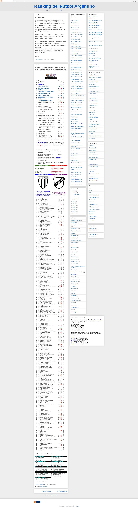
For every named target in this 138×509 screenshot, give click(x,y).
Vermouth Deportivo (93, 180)
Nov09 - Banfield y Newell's (77, 100)
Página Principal (46, 491)
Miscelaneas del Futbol (94, 124)
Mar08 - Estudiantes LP (76, 151)
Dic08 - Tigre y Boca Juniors (77, 126)
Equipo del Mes (74, 230)
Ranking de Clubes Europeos (95, 32)
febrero (76, 197)
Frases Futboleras (93, 100)
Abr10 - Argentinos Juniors (77, 88)
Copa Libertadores (93, 81)
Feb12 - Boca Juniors (76, 39)
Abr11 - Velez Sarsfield (76, 60)
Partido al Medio (92, 126)
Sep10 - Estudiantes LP (76, 76)
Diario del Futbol (92, 216)
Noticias (73, 233)
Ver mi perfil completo (94, 230)
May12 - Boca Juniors (76, 32)
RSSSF (90, 190)
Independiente (74, 276)
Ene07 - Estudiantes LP (76, 183)
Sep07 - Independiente (76, 165)
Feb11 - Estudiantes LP (76, 65)
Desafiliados (91, 220)
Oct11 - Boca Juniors (76, 48)
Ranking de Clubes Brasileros (95, 29)
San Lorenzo (74, 298)
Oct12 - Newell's (75, 22)
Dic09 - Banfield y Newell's (77, 98)
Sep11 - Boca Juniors (76, 51)
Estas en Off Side (93, 98)
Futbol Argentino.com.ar (94, 209)
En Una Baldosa (92, 93)
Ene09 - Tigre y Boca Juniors (77, 123)
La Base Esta (92, 114)
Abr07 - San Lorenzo (76, 176)
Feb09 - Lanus (74, 121)
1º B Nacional (74, 259)
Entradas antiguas (62, 491)
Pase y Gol (91, 171)
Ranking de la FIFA (93, 51)
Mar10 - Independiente (76, 90)
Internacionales (74, 261)
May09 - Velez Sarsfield (76, 114)
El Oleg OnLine (92, 88)
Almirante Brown (75, 279)
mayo (75, 192)
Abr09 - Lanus (74, 116)
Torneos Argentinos (93, 157)
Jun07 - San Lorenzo (76, 172)
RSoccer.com (92, 53)
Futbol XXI (91, 202)
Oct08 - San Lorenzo (76, 130)
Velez (72, 309)
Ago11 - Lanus (74, 53)
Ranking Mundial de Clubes (77, 225)
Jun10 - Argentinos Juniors (77, 83)
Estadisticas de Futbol (94, 197)
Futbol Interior (92, 218)
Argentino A (74, 247)
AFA (90, 187)
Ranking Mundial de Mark (95, 58)
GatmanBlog (92, 110)
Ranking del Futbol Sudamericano (93, 17)
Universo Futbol (92, 199)
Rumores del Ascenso (94, 173)
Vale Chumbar (92, 138)
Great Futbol (92, 112)
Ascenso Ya (91, 162)
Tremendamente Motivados (95, 136)
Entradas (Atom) (54, 494)
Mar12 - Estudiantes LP (76, 36)
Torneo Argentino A (93, 178)
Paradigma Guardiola (94, 74)
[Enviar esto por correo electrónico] (47, 59)
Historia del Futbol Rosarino (95, 77)
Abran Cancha (92, 79)
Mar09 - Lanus (74, 119)
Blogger (77, 506)
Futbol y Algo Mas (93, 105)
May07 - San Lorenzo (76, 174)
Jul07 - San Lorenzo (75, 169)
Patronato (73, 295)
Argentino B (74, 242)
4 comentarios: (39, 59)
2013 (74, 191)
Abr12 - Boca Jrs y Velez (76, 34)
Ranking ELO (92, 55)
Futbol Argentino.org (93, 204)
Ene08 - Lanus (74, 155)
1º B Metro (73, 252)
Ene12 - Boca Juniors (76, 41)
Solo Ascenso (92, 176)
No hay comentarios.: (40, 484)
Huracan (73, 293)
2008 (74, 209)
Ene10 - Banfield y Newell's (77, 95)
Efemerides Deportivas (94, 86)
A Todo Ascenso (92, 150)
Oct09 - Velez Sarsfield (76, 102)
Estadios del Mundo (93, 96)
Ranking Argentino (43, 486)
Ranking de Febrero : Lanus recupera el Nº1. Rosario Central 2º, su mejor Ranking (50, 69)
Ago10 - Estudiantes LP (76, 79)
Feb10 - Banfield (75, 93)
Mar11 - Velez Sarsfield (76, 62)
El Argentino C (92, 145)
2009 (74, 207)
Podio (72, 249)
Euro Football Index (93, 48)
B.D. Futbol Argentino (94, 195)
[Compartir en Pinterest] (53, 59)
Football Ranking (93, 64)
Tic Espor (91, 133)
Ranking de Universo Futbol (95, 20)
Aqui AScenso (92, 152)
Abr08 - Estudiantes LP (76, 148)
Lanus (72, 302)
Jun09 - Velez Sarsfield (76, 112)
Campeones (74, 222)
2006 (74, 213)
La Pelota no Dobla (93, 117)
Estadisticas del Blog (93, 234)
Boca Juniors (74, 256)
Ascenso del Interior (93, 154)
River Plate (73, 274)
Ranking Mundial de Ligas (77, 272)
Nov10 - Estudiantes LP (76, 72)
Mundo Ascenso (92, 169)
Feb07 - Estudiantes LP (76, 181)
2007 (74, 211)
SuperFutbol (92, 211)
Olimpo (73, 290)
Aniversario (73, 235)
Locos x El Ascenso (93, 166)
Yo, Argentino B (92, 147)
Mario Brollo (93, 228)
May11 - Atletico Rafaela (76, 58)
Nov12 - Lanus (74, 20)
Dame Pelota (92, 84)
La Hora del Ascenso (93, 164)
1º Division (73, 238)
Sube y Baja (74, 283)
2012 (74, 201)
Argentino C (74, 263)
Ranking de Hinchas (93, 22)
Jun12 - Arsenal (74, 29)
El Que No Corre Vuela (94, 91)
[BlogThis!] (48, 59)
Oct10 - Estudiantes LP (76, 74)
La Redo (91, 119)
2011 (74, 203)
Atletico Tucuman (75, 300)
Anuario (73, 286)
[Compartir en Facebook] (51, 59)
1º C (72, 254)
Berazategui (74, 269)
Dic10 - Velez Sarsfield (76, 69)
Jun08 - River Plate (75, 142)
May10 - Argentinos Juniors (77, 86)
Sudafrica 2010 (74, 307)
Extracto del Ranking (76, 240)
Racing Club (74, 305)
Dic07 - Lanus (74, 158)
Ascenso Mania (92, 159)
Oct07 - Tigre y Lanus (76, 162)
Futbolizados (92, 107)
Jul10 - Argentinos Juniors (77, 81)
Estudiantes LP (74, 281)
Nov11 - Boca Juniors (76, 46)
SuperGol (91, 213)
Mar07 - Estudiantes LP (76, 179)
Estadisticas (74, 288)
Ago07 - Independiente (76, 167)
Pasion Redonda (92, 128)
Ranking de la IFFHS (93, 27)
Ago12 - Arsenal (75, 27)
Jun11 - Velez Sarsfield (76, 55)
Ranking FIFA (74, 228)
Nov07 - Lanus (74, 160)
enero (75, 198)
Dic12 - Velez (74, 18)
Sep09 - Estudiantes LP (76, 105)
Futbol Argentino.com (94, 206)
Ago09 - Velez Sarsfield (76, 107)
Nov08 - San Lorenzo (76, 128)
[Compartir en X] (50, 59)
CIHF (90, 192)
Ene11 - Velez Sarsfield (76, 67)
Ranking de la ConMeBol (94, 25)
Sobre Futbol (92, 131)
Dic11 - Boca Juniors (76, 43)
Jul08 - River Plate (75, 140)
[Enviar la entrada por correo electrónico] (45, 59)
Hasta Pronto (40, 17)
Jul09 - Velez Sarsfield (76, 109)
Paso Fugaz (74, 312)
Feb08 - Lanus (74, 153)
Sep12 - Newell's (75, 25)
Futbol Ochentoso (93, 103)
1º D (72, 245)
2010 (74, 205)
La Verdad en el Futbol (94, 121)
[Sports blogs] (92, 236)
